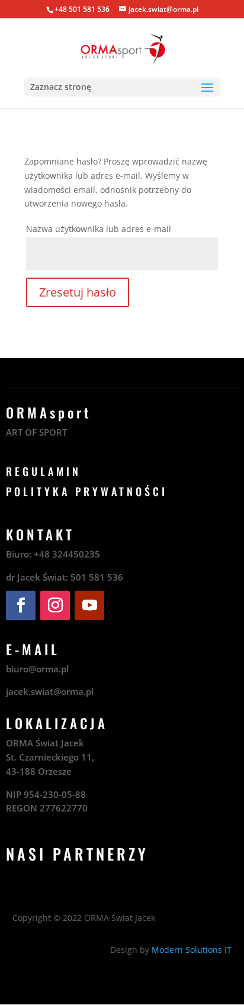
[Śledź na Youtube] (89, 605)
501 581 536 (96, 577)
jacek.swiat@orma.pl (50, 691)
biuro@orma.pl (37, 669)
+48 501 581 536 (82, 9)
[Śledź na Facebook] (21, 605)
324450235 (76, 554)
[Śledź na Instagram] (55, 605)
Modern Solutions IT (192, 949)
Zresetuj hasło (77, 292)
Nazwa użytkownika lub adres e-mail (98, 228)
